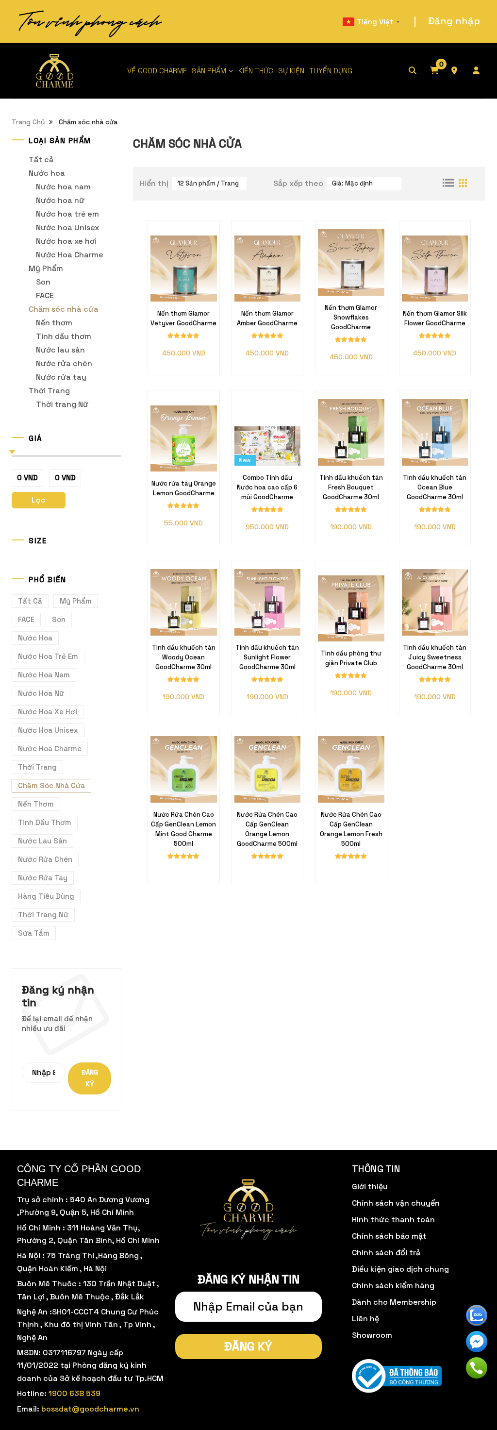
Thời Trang (49, 391)
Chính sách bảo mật (389, 1236)
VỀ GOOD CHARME (157, 70)
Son (43, 282)
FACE (45, 295)
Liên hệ (365, 1318)
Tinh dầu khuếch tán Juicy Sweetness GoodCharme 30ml (434, 657)
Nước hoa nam (63, 187)
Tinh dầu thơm (63, 336)
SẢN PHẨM (209, 70)
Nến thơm (54, 323)
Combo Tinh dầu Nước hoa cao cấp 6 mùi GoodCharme (267, 487)
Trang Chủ (28, 122)
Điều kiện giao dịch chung (400, 1269)
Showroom (372, 1335)
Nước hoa (47, 173)
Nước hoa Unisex (67, 227)
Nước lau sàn (60, 350)
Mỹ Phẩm (46, 268)
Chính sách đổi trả (386, 1252)
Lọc (39, 500)
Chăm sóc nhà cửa (64, 309)
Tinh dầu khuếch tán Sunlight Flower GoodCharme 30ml (267, 657)
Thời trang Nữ (62, 404)
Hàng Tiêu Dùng (46, 896)
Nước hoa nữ (60, 200)
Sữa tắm (34, 933)
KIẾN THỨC (255, 70)
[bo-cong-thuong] (397, 1376)
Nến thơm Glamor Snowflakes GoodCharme (351, 317)
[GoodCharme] (55, 70)
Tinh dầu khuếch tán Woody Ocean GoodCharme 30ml (183, 657)
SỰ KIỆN (291, 70)
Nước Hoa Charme (69, 255)
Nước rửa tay (61, 377)
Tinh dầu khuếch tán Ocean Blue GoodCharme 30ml (434, 487)
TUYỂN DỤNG (330, 70)
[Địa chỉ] (461, 71)
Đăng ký (90, 1078)
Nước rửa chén (64, 363)
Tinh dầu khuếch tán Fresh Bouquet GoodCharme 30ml (351, 487)
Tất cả (41, 159)
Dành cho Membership (394, 1302)
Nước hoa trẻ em (67, 214)
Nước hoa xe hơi (66, 241)
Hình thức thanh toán (393, 1219)
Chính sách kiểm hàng (393, 1285)
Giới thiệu (370, 1186)
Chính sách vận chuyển (396, 1203)
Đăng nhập (454, 21)
